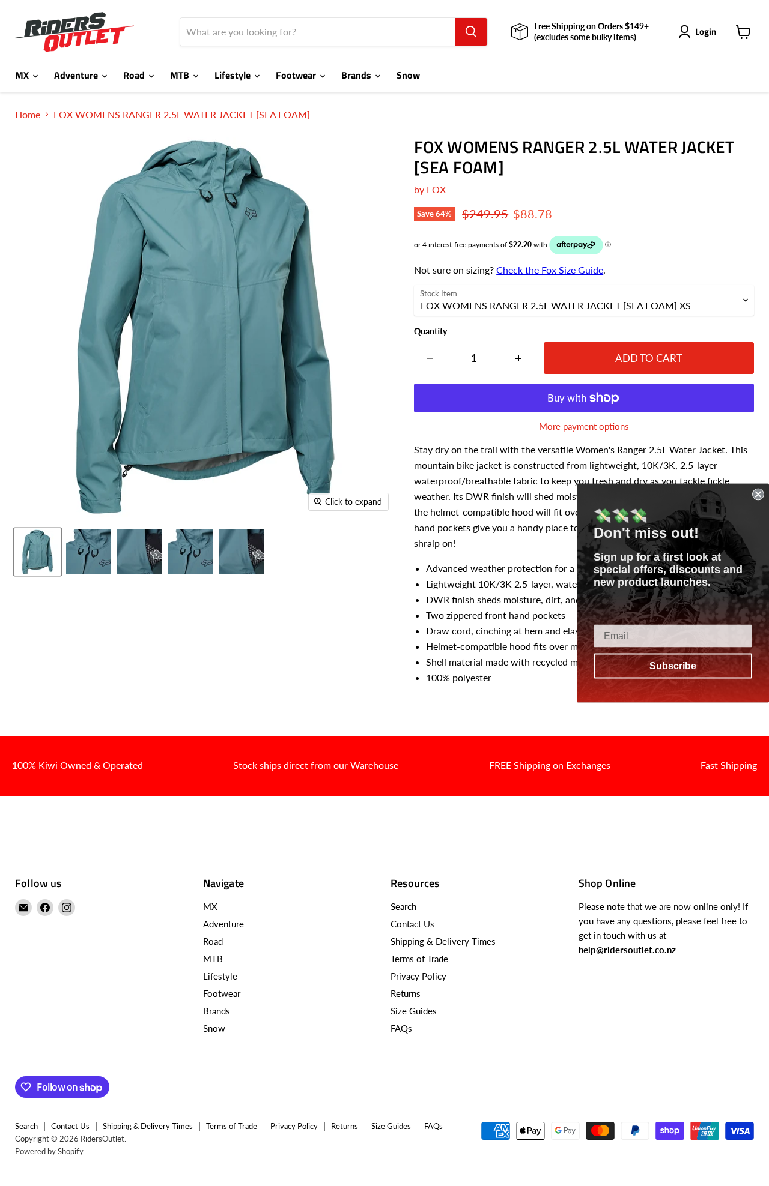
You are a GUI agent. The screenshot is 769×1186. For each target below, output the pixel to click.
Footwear (297, 75)
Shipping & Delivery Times (443, 941)
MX (23, 75)
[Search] (471, 32)
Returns (406, 993)
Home (27, 114)
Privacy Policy (418, 976)
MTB (181, 75)
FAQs (401, 1028)
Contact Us (412, 923)
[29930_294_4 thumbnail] (88, 552)
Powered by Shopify (49, 1151)
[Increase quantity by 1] (518, 358)
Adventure (77, 75)
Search (403, 906)
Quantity (430, 331)
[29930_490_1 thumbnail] (37, 552)
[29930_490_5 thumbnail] (242, 552)
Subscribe (672, 666)
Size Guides (414, 1010)
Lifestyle (233, 75)
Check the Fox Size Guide (549, 269)
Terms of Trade (419, 958)
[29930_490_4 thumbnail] (190, 552)
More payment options (584, 426)
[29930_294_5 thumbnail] (139, 552)
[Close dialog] (758, 495)
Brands (357, 75)
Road (135, 75)
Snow (408, 75)
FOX (436, 189)
